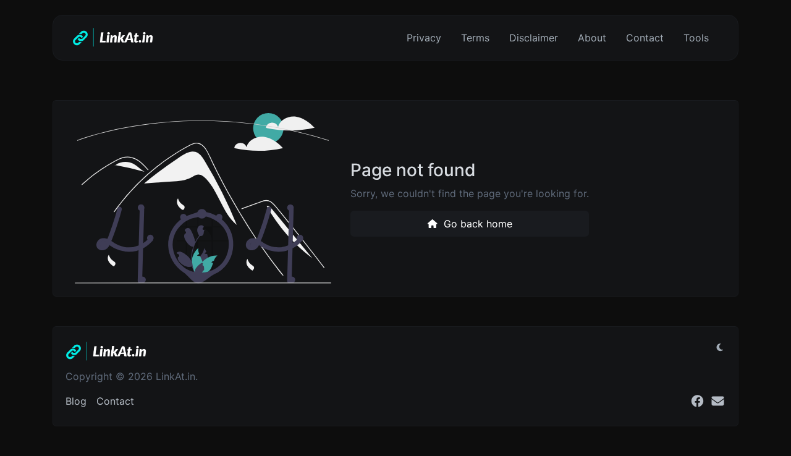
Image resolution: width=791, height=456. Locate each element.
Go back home (476, 223)
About (592, 38)
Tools (696, 38)
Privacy (424, 38)
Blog (76, 401)
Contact (645, 38)
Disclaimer (533, 38)
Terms (475, 38)
